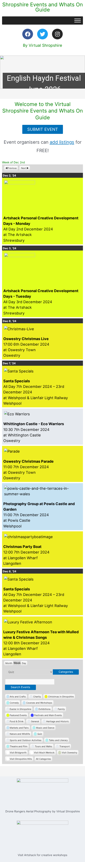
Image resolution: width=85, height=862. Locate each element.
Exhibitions (45, 709)
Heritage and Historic (57, 721)
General (35, 721)
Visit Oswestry (69, 752)
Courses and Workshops (39, 702)
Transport (64, 746)
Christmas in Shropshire (61, 696)
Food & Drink (17, 721)
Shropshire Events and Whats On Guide (42, 7)
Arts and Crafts (18, 696)
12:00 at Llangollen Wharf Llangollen (26, 554)
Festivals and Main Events (48, 715)
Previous (12, 168)
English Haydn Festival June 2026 (44, 84)
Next (23, 168)
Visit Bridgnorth (18, 752)
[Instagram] (57, 34)
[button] (42, 72)
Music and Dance (45, 727)
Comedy (14, 702)
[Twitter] (42, 34)
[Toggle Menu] (77, 20)
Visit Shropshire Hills (21, 758)
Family (61, 709)
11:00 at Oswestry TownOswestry (28, 469)
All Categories (43, 758)
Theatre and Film (18, 746)
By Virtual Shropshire (42, 45)
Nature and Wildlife (20, 733)
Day (24, 663)
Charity (37, 696)
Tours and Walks (43, 746)
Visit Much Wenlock (44, 752)
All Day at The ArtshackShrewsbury (40, 229)
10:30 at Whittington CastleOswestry (33, 432)
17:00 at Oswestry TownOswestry (26, 347)
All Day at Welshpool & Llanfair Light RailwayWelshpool (35, 392)
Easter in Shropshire (20, 709)
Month (8, 663)
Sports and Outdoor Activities (25, 740)
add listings (62, 142)
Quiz (39, 733)
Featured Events (18, 715)
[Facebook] (27, 34)
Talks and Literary (58, 740)
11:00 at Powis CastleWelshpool (39, 515)
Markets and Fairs (19, 727)
